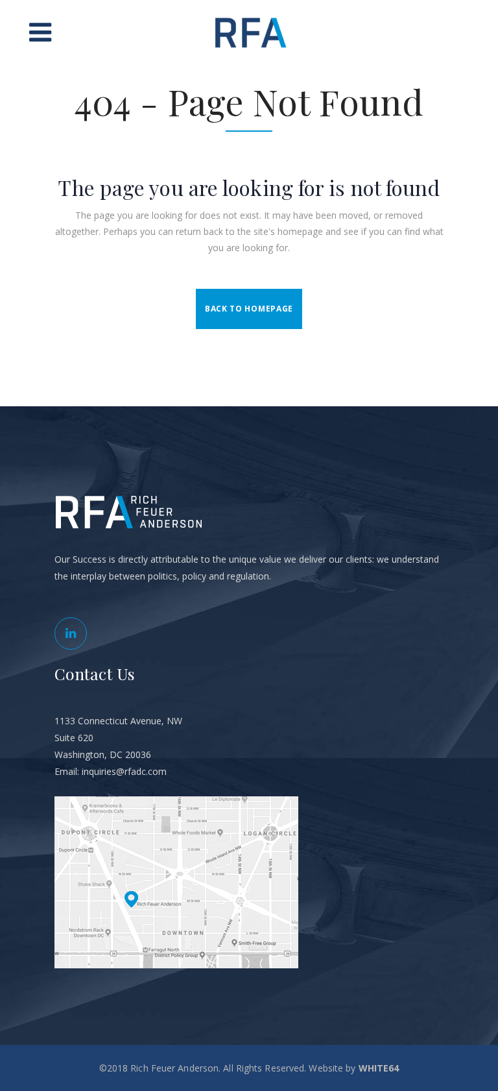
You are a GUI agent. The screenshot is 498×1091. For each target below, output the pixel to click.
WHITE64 (379, 1068)
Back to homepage (249, 308)
